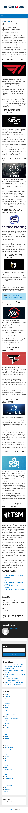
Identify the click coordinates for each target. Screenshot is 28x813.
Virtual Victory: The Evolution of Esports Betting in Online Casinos (12, 616)
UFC (5, 787)
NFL (5, 763)
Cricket (6, 716)
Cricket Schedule (9, 721)
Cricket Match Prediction (11, 718)
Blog (5, 710)
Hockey (6, 738)
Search (5, 646)
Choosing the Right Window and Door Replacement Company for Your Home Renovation (14, 666)
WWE (6, 792)
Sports (6, 776)
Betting (6, 707)
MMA (5, 754)
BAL (5, 698)
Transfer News (8, 785)
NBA (5, 758)
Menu (2, 16)
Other (5, 767)
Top (5, 783)
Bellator (6, 705)
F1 (5, 725)
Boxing (6, 712)
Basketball (7, 703)
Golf (5, 734)
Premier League (8, 769)
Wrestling (7, 789)
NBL (5, 761)
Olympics (6, 765)
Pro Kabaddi (7, 772)
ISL (5, 743)
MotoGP (6, 756)
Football (6, 727)
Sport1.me (9, 809)
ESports (6, 723)
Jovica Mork (6, 32)
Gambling (7, 729)
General (6, 732)
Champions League (9, 714)
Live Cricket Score (9, 747)
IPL (5, 741)
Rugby (6, 774)
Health (6, 736)
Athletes (6, 694)
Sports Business (8, 778)
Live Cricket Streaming (10, 749)
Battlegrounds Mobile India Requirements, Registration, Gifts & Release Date (13, 602)
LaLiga (6, 745)
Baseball (6, 701)
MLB (5, 752)
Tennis (6, 780)
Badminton (7, 696)
